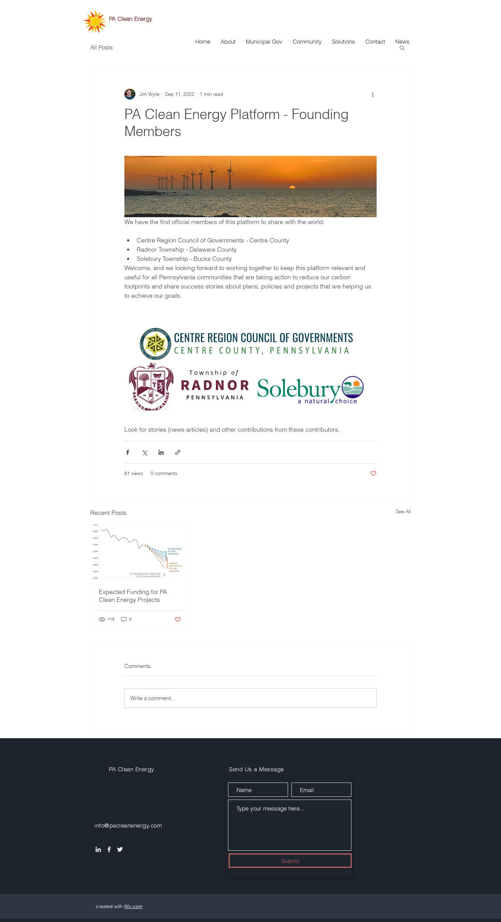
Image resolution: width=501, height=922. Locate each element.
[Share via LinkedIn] (161, 452)
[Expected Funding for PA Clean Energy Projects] (140, 552)
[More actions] (372, 94)
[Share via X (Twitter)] (144, 452)
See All (403, 511)
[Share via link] (177, 452)
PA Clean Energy (131, 18)
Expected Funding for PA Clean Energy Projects (133, 596)
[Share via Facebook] (127, 452)
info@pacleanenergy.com (128, 825)
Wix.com (133, 906)
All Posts (101, 47)
